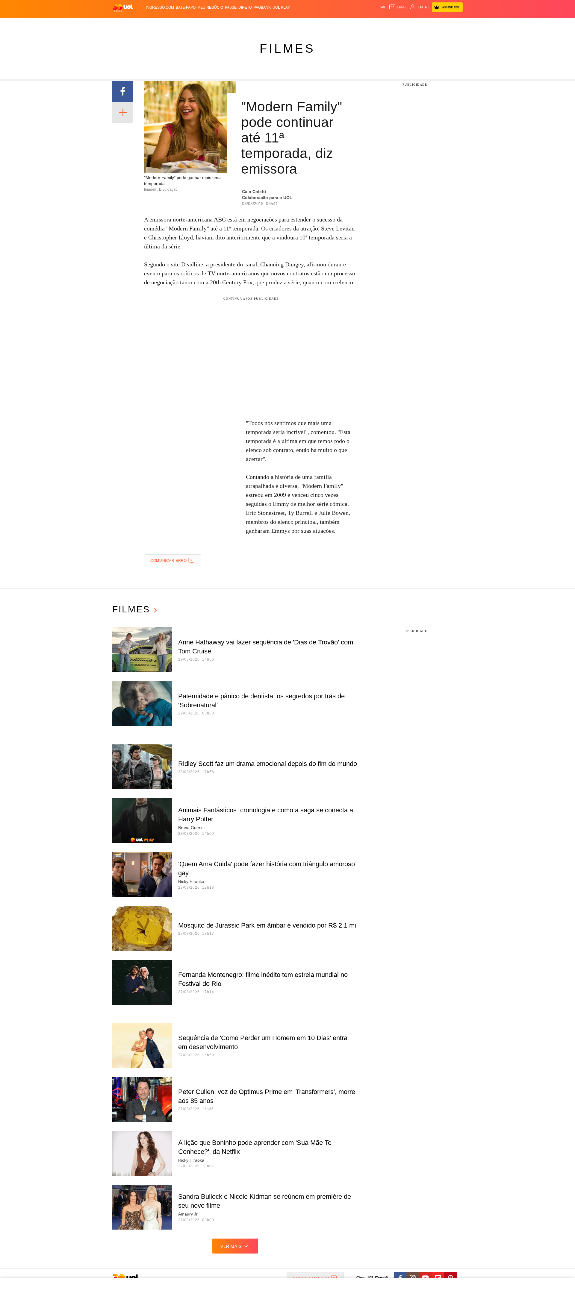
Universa (312, 24)
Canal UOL (375, 24)
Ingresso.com (160, 7)
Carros (219, 24)
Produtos (124, 24)
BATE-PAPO (186, 7)
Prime (416, 24)
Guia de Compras (455, 24)
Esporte (275, 24)
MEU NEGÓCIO (210, 7)
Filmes (287, 48)
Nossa (394, 24)
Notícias (181, 24)
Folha (258, 24)
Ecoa (357, 24)
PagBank (262, 7)
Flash (142, 24)
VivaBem (332, 24)
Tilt (347, 24)
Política (201, 24)
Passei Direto (238, 7)
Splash (293, 24)
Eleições (160, 24)
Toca (429, 24)
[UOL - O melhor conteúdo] (122, 8)
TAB (406, 24)
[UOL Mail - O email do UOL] (398, 7)
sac (383, 7)
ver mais (231, 1246)
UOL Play (281, 7)
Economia (239, 24)
